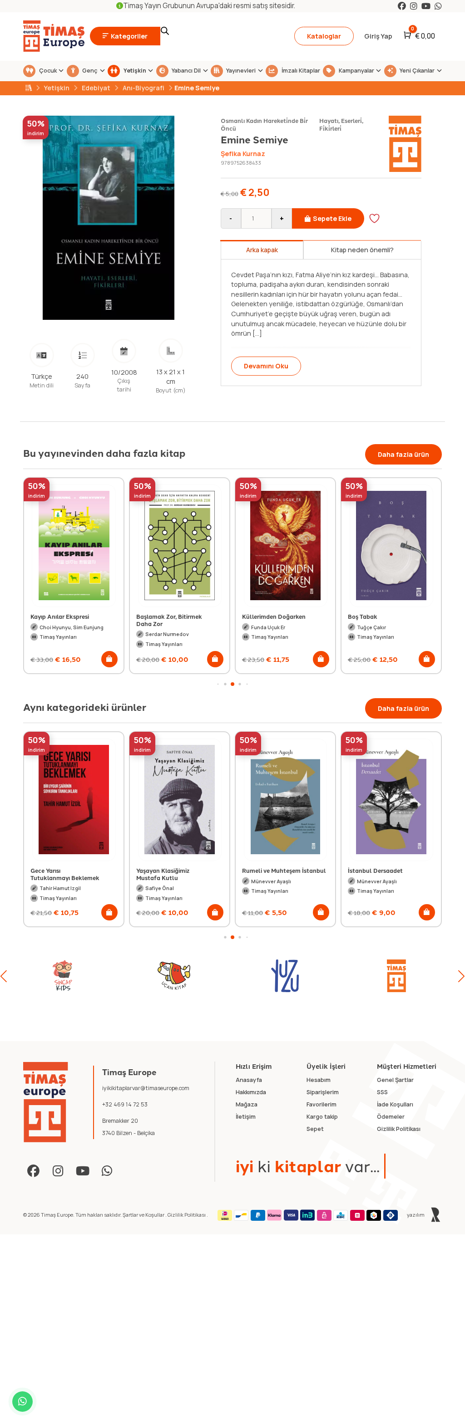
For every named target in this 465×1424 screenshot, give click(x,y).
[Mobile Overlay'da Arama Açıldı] (221, 36)
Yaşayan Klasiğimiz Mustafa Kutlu (162, 874)
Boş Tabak (257, 616)
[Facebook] (402, 5)
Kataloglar (324, 36)
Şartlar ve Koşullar (144, 1214)
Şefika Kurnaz (243, 153)
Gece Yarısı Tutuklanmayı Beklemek (64, 874)
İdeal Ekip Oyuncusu (377, 616)
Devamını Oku (269, 366)
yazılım (416, 1214)
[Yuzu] (174, 975)
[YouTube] (425, 5)
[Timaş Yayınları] (285, 975)
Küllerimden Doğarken (168, 616)
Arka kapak (262, 249)
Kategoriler (129, 36)
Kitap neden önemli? (362, 249)
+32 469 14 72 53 (125, 1104)
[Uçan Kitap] (62, 975)
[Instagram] (413, 5)
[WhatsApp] (438, 5)
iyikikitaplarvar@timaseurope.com (145, 1088)
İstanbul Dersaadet (375, 870)
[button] (109, 659)
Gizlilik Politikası (187, 1214)
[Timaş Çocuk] (396, 975)
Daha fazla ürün (403, 454)
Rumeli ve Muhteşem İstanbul (284, 870)
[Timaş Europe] (45, 1102)
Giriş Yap (378, 36)
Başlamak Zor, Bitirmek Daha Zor (63, 620)
